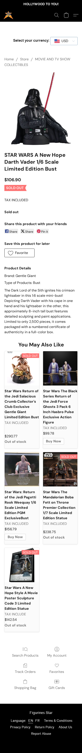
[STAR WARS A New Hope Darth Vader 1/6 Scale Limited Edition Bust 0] (41, 108)
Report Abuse (41, 734)
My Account (56, 655)
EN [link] (30, 721)
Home (9, 59)
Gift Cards (57, 687)
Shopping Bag (25, 687)
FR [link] (37, 721)
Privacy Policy (20, 727)
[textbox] (63, 41)
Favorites (56, 671)
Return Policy (44, 727)
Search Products (25, 655)
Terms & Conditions (58, 721)
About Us (65, 727)
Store (24, 59)
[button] (8, 15)
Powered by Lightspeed (41, 741)
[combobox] (64, 41)
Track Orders (25, 671)
